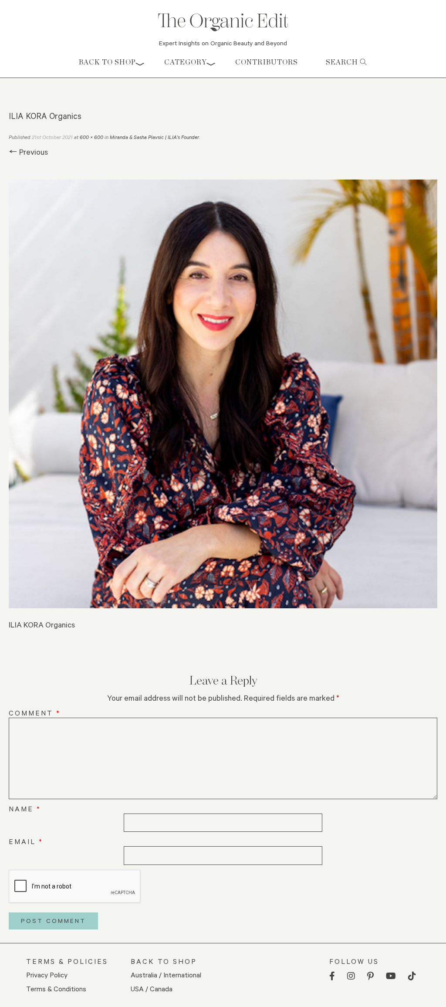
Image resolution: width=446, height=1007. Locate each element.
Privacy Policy (47, 974)
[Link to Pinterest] (370, 976)
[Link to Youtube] (391, 976)
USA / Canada (151, 988)
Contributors (266, 62)
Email (26, 841)
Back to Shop (107, 62)
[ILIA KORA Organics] (223, 394)
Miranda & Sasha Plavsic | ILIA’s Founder (154, 137)
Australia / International (166, 974)
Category (185, 62)
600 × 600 (91, 137)
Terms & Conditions (56, 988)
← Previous (28, 151)
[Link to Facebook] (332, 976)
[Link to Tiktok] (412, 976)
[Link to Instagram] (351, 976)
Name (25, 808)
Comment (35, 712)
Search (343, 62)
